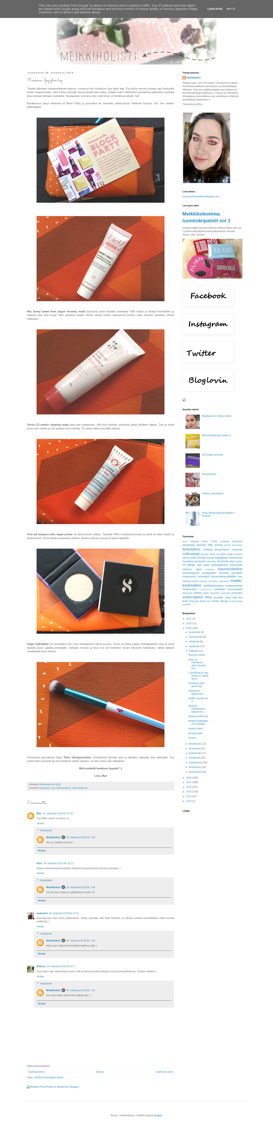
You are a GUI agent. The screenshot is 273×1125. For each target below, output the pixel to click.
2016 (189, 787)
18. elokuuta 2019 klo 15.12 (58, 863)
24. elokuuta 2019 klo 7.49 (80, 837)
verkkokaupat (235, 601)
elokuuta (194, 650)
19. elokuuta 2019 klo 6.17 (61, 966)
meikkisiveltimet (233, 585)
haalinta (201, 557)
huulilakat (187, 561)
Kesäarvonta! (209, 474)
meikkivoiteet (189, 589)
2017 (189, 782)
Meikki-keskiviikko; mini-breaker (198, 722)
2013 (189, 801)
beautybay (237, 545)
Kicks (205, 541)
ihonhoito (223, 561)
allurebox (237, 541)
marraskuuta (196, 636)
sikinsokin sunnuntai (220, 593)
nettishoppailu (205, 589)
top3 (208, 601)
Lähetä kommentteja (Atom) (49, 1077)
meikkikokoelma (213, 585)
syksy (228, 597)
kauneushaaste (190, 573)
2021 (189, 618)
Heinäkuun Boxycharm (196, 692)
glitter (194, 557)
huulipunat (200, 561)
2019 (189, 628)
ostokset (219, 589)
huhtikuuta (195, 757)
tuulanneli (42, 913)
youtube (186, 604)
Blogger (158, 1115)
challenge (237, 549)
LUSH (214, 541)
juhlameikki (236, 565)
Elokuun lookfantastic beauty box (196, 709)
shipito (205, 593)
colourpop (191, 554)
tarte (235, 597)
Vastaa (40, 823)
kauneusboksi (230, 569)
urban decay (220, 601)
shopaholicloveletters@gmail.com (200, 196)
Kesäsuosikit (195, 733)
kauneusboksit (63, 788)
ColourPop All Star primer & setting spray (198, 675)
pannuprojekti (234, 589)
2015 (189, 791)
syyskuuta (194, 646)
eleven (186, 557)
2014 (189, 796)
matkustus (224, 581)
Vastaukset (46, 830)
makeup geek (190, 581)
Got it (231, 9)
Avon (184, 541)
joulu (207, 564)
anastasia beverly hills (197, 544)
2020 (189, 623)
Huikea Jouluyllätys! (213, 493)
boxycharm (222, 549)
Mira (39, 813)
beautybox (45, 788)
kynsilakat (237, 573)
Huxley (192, 738)
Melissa (41, 966)
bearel (227, 545)
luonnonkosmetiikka (223, 576)
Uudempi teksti (36, 1071)
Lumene (224, 541)
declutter (205, 554)
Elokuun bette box (198, 716)
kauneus (210, 569)
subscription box (80, 788)
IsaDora (194, 541)
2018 (189, 777)
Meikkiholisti (53, 837)
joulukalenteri (219, 564)
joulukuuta (195, 632)
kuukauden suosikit (215, 572)
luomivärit (203, 576)
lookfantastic (189, 576)
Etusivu (100, 1071)
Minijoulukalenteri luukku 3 (216, 435)
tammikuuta (195, 772)
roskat (197, 592)
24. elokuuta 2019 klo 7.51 (80, 990)
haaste (210, 557)
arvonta (218, 545)
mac (240, 576)
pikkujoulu (187, 593)
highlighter (221, 557)
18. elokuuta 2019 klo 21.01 (64, 913)
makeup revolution (208, 581)
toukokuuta (195, 753)
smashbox (236, 593)
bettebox (208, 549)
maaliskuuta (196, 762)
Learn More (215, 9)
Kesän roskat (195, 728)
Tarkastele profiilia (192, 104)
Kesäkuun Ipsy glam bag (196, 684)
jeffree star (194, 564)
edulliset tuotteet (234, 554)
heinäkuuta (195, 743)
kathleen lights (192, 569)
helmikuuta (195, 767)
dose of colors (218, 554)
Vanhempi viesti (164, 1071)
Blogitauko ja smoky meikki (216, 416)
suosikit (218, 597)
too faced (200, 601)
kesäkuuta (195, 748)
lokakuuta (194, 641)
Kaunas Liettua (196, 654)
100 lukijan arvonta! (212, 454)
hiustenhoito (235, 557)
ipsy (53, 788)
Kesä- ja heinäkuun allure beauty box (197, 664)
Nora (39, 863)
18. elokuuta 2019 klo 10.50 (58, 813)
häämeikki (211, 561)
